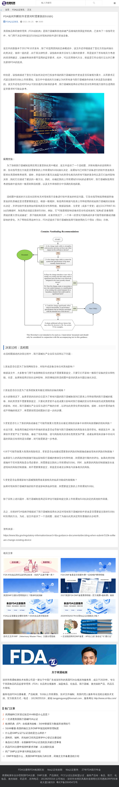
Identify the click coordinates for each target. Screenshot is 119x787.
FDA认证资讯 (18, 10)
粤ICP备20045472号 (67, 782)
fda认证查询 (72, 769)
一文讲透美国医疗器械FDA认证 (21, 719)
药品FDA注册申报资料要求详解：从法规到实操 (29, 747)
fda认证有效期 (54, 769)
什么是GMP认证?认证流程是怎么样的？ (26, 733)
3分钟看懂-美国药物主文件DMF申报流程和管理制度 (32, 728)
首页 (7, 10)
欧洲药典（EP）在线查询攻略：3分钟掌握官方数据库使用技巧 (37, 724)
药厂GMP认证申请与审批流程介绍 (23, 751)
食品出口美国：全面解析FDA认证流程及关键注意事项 (33, 742)
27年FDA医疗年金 (91, 769)
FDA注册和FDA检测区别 (31, 769)
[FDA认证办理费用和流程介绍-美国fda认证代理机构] (1, 10)
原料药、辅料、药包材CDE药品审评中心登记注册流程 (33, 737)
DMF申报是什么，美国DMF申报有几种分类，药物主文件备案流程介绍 (42, 756)
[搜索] (94, 2)
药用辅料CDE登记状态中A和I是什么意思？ (27, 714)
